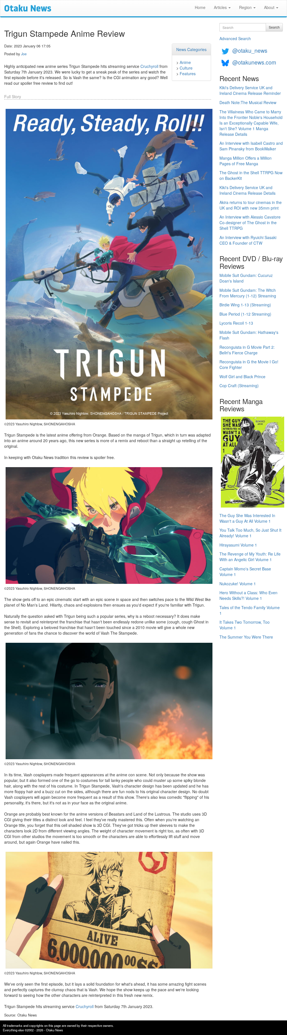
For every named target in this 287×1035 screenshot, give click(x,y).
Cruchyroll (149, 66)
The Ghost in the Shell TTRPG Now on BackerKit (251, 175)
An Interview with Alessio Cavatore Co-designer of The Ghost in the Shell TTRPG (250, 222)
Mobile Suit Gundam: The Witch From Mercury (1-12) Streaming (247, 293)
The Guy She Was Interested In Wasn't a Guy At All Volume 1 (247, 518)
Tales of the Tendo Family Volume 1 (249, 610)
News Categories (191, 49)
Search (274, 27)
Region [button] (246, 7)
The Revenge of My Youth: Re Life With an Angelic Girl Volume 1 (250, 556)
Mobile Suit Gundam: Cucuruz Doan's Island (246, 278)
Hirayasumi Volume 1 (238, 545)
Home (200, 7)
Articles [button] (221, 7)
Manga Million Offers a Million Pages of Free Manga (245, 160)
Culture (186, 68)
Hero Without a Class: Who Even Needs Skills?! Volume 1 (248, 595)
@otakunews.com (254, 62)
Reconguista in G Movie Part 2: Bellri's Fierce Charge (247, 349)
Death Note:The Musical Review (247, 102)
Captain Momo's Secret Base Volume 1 (245, 571)
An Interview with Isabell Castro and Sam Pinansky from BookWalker (251, 146)
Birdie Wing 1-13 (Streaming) (245, 304)
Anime (185, 62)
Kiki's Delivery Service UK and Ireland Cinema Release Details (247, 190)
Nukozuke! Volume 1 (237, 583)
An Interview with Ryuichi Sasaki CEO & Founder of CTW (247, 240)
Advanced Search (235, 38)
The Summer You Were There (246, 637)
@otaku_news (249, 50)
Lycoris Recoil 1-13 (236, 323)
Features (188, 73)
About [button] (270, 7)
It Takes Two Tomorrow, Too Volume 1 (244, 624)
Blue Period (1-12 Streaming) (245, 314)
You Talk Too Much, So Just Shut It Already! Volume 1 (250, 532)
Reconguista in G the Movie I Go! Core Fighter (248, 364)
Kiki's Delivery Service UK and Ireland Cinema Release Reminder (250, 90)
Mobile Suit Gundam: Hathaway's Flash (248, 335)
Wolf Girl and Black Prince (242, 376)
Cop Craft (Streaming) (239, 385)
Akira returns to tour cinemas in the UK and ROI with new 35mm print (250, 205)
